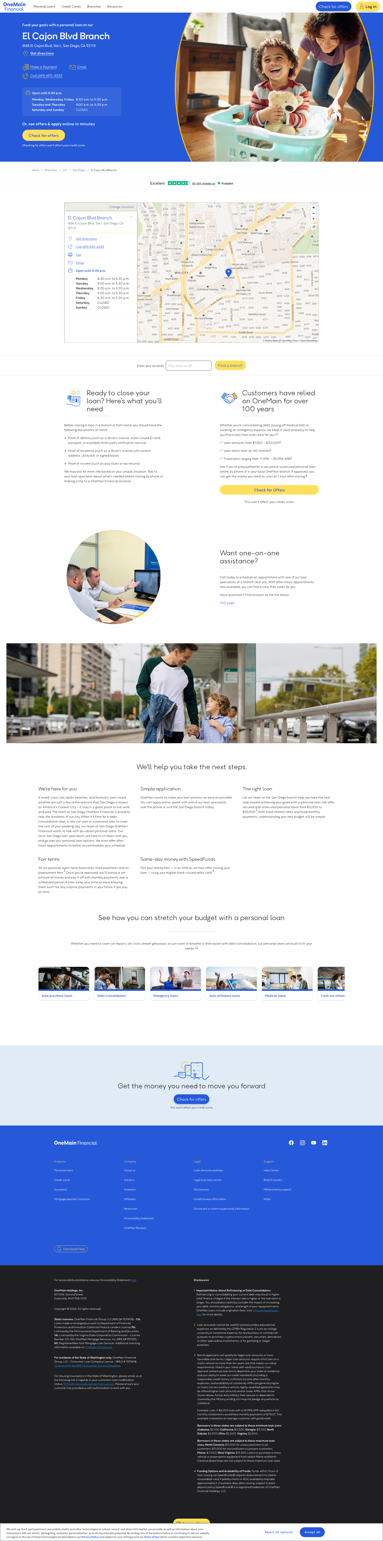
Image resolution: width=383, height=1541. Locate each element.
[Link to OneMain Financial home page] (75, 1142)
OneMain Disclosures (98, 1347)
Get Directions (86, 239)
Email (80, 263)
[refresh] (314, 227)
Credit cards (62, 1179)
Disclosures (201, 1189)
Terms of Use (151, 1536)
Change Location (121, 207)
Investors (130, 1189)
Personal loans (63, 1170)
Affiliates (130, 1199)
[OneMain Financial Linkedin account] (325, 1143)
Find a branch (230, 365)
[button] (228, 272)
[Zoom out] (314, 213)
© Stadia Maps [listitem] (270, 340)
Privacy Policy (90, 1536)
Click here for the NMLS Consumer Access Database (87, 1365)
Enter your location (150, 366)
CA (65, 170)
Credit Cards (71, 6)
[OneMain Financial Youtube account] (314, 1143)
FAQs (267, 1199)
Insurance (60, 1189)
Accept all (312, 1532)
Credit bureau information (210, 1199)
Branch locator (273, 1179)
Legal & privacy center (208, 1179)
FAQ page (227, 603)
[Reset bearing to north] (314, 219)
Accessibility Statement (139, 1218)
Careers (129, 1179)
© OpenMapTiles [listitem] (288, 340)
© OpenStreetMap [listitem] (308, 340)
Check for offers (333, 6)
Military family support (277, 1189)
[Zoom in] (314, 207)
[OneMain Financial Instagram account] (302, 1143)
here (133, 1280)
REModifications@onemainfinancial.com (88, 1384)
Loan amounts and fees (208, 1170)
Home (35, 170)
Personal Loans (44, 6)
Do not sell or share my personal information (221, 1208)
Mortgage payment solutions (72, 1199)
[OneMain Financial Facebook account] (291, 1143)
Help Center (271, 1170)
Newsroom (130, 1208)
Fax (78, 255)
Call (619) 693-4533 (46, 75)
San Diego (79, 170)
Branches (94, 6)
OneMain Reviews (135, 1227)
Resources (114, 6)
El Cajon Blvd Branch (90, 217)
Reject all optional (279, 1532)
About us (129, 1170)
